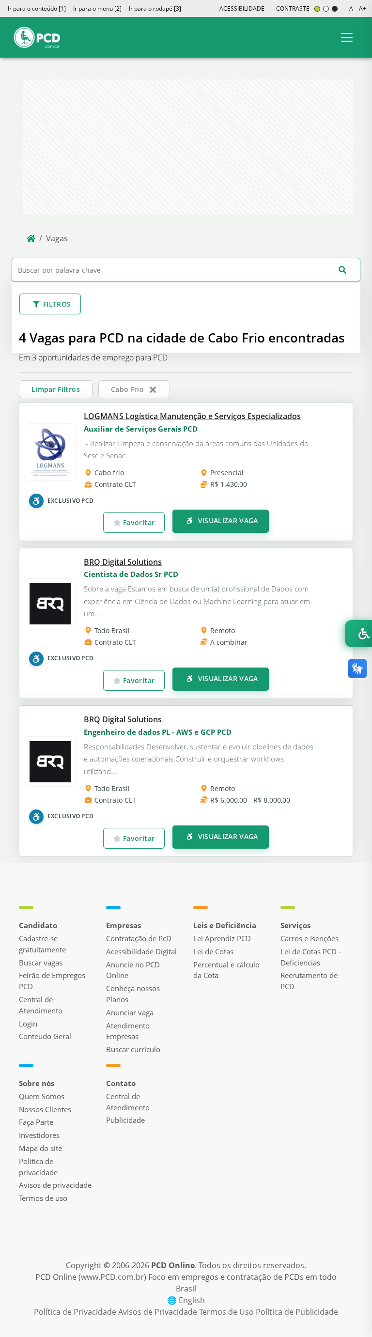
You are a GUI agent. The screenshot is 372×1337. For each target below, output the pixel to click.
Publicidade (125, 1120)
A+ (362, 8)
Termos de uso (43, 1198)
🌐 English (186, 1300)
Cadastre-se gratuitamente (42, 943)
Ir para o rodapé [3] (155, 8)
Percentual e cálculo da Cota (226, 970)
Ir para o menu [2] (97, 8)
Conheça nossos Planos (133, 993)
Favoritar (138, 522)
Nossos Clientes (45, 1109)
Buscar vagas (40, 962)
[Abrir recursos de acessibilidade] (358, 633)
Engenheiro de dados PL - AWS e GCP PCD (158, 732)
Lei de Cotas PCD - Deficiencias (310, 957)
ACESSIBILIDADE (241, 8)
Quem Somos (41, 1096)
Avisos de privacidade (55, 1185)
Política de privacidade (38, 1166)
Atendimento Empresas (128, 1031)
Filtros (57, 304)
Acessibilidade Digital (141, 951)
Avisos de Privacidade (158, 1311)
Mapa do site (40, 1148)
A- (352, 8)
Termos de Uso (227, 1311)
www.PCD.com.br (112, 1277)
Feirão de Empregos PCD (52, 980)
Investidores (39, 1135)
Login (28, 1023)
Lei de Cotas (213, 951)
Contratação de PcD (138, 938)
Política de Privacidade (76, 1311)
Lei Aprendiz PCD (222, 938)
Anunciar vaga (130, 1012)
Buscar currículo (133, 1049)
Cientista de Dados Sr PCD (131, 574)
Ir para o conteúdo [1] (37, 8)
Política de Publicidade (297, 1311)
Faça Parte (36, 1122)
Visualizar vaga (227, 520)
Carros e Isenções (309, 938)
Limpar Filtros (55, 389)
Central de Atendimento (40, 1005)
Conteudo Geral (45, 1036)
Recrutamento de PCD (309, 980)
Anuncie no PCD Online (133, 970)
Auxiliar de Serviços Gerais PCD (141, 429)
